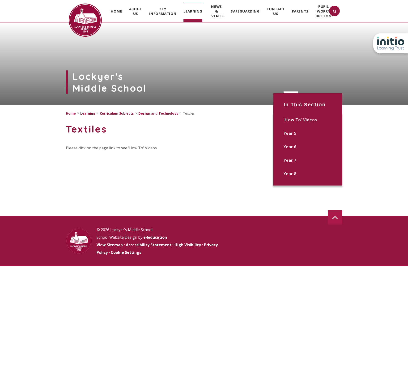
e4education (155, 237)
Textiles (189, 113)
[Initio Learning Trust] (390, 43)
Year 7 (290, 160)
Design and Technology (158, 113)
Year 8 (290, 173)
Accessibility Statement (148, 244)
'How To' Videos (300, 119)
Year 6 (290, 146)
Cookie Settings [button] (126, 252)
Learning (87, 113)
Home (71, 113)
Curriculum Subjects (117, 113)
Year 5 (290, 133)
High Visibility (187, 244)
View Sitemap (110, 244)
